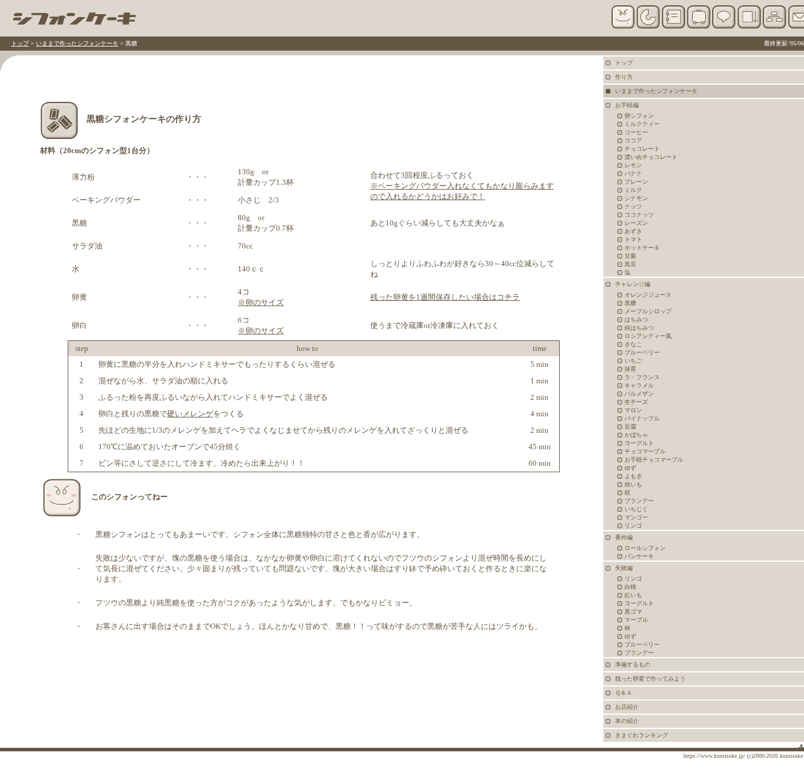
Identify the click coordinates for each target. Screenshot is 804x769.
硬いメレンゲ (190, 413)
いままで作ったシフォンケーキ (77, 43)
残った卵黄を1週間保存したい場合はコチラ (445, 297)
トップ (20, 43)
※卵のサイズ (261, 302)
